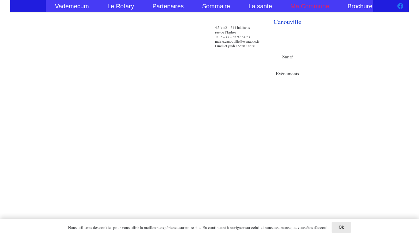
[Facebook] (400, 6)
